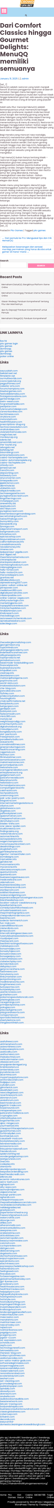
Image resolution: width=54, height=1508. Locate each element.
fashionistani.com (9, 1268)
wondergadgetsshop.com (14, 1156)
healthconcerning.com (12, 749)
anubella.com (7, 1396)
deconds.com (7, 1419)
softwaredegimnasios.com (14, 1363)
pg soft (13, 1445)
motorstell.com (8, 419)
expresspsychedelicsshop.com (17, 1266)
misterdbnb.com (9, 928)
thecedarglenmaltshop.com (15, 642)
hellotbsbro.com (9, 782)
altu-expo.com (8, 1187)
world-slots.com (9, 683)
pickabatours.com (10, 660)
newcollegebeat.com (11, 1092)
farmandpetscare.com (12, 785)
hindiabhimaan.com (11, 610)
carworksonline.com (11, 411)
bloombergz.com (9, 452)
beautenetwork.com (11, 1401)
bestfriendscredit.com (12, 1174)
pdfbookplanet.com (11, 813)
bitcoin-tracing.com (11, 1404)
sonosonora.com (9, 1146)
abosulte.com (7, 1391)
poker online (7, 356)
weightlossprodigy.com (12, 721)
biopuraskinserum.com (12, 539)
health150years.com (11, 421)
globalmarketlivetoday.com (15, 1279)
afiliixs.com (6, 1222)
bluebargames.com (11, 391)
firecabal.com (7, 1273)
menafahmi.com (9, 1319)
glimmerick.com (9, 1087)
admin (25, 78)
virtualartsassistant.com (13, 910)
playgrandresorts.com (12, 1012)
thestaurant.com (9, 941)
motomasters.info (10, 864)
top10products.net (10, 657)
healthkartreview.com (12, 1289)
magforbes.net (8, 434)
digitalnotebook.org (10, 726)
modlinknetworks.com (12, 981)
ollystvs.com (7, 805)
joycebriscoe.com (10, 1072)
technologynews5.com (12, 1347)
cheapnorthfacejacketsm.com (17, 1128)
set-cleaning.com (10, 1381)
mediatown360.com (11, 590)
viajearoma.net (8, 1192)
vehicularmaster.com (12, 1059)
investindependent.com (13, 1307)
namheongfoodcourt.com (14, 564)
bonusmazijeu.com (10, 948)
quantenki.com (8, 874)
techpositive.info (9, 793)
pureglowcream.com (11, 511)
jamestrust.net (8, 467)
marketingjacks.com (11, 603)
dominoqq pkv (41, 1470)
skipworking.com (9, 472)
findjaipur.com (8, 1082)
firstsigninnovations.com (13, 396)
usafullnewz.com (9, 1041)
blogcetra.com (8, 800)
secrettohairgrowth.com (13, 516)
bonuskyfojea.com (10, 951)
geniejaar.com (8, 708)
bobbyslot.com (8, 711)
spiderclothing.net (10, 1153)
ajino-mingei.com (9, 1123)
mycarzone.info (8, 866)
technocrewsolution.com (13, 427)
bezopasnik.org (8, 523)
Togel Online (50, 1496)
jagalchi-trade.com (10, 1105)
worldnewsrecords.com (13, 887)
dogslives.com (8, 810)
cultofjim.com (7, 1085)
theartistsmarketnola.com (14, 557)
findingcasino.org (9, 831)
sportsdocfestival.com (12, 1017)
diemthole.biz (7, 485)
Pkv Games (17, 230)
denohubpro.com (9, 821)
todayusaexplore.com (12, 1049)
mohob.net (6, 719)
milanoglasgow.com (11, 567)
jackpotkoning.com (10, 979)
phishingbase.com (10, 999)
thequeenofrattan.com (12, 818)
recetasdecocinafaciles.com (15, 1204)
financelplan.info (9, 665)
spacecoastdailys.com (12, 1368)
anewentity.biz (8, 503)
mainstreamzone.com (12, 762)
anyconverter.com (10, 477)
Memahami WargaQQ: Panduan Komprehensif (24, 318)
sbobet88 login (23, 1468)
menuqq (4, 1470)
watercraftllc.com (10, 1217)
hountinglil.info (8, 698)
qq (31, 1473)
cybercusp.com (8, 1414)
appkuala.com (8, 506)
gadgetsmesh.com (10, 775)
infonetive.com (8, 534)
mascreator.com (9, 1317)
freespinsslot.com (10, 736)
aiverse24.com (8, 1393)
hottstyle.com (8, 1299)
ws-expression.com (10, 1340)
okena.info (5, 1166)
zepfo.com (6, 1345)
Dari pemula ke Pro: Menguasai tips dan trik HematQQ (27, 239)
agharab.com (7, 1197)
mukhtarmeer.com (10, 1322)
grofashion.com (8, 994)
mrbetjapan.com (9, 501)
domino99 (14, 1437)
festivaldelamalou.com (12, 393)
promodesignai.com (11, 1383)
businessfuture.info (10, 667)
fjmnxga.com (7, 526)
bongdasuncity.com (11, 731)
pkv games (40, 230)
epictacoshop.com (10, 536)
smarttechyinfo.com (11, 724)
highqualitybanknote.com (14, 1294)
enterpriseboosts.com (12, 455)
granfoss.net (7, 577)
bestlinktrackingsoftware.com (16, 943)
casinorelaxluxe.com (11, 958)
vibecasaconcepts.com (13, 869)
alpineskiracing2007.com (13, 582)
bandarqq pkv (29, 1437)
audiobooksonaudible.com (14, 1398)
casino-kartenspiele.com (14, 457)
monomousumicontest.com (15, 844)
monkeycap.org (8, 437)
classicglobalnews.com (12, 1411)
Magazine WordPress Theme (34, 1503)
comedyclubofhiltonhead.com (16, 907)
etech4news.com (9, 1263)
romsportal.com (9, 1015)
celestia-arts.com (10, 386)
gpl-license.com (9, 1281)
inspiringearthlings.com (12, 1304)
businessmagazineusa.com (14, 877)
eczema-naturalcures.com (15, 1179)
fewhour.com (7, 754)
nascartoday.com (10, 1324)
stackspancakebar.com (13, 562)
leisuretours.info (8, 780)
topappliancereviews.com (14, 605)
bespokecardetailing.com (14, 1171)
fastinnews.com (8, 971)
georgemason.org (10, 644)
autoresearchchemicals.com (16, 618)
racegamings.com (10, 1002)
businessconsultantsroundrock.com (19, 1409)
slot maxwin (25, 1445)
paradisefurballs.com (11, 739)
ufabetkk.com (7, 488)
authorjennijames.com (12, 1189)
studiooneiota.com (10, 828)
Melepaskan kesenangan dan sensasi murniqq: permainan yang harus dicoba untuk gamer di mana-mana (26, 249)
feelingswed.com (9, 1271)
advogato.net (7, 447)
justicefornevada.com (12, 777)
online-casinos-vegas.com (14, 598)
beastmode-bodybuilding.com (16, 662)
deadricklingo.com (10, 846)
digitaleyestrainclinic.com (14, 592)
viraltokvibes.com (9, 429)
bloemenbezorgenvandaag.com (17, 513)
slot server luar (29, 1442)
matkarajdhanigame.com (14, 678)
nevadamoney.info (10, 546)
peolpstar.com (8, 406)
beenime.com (7, 918)
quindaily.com (7, 1388)
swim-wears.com (9, 401)
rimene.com (6, 549)
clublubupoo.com (9, 946)
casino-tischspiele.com (12, 462)
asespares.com (8, 1230)
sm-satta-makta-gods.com (15, 1360)
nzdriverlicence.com (11, 1329)
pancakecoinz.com (10, 690)
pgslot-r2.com (8, 1337)
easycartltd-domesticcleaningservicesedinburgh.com (22, 1423)
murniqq (15, 1470)
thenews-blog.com (10, 1353)
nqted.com (6, 1327)
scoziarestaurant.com (12, 1375)
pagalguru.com (8, 1332)
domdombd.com (9, 964)
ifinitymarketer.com (11, 976)
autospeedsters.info (11, 838)
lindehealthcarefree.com (13, 652)
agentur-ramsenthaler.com (15, 854)
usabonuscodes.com (11, 1358)
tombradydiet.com (10, 1133)
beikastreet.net (8, 373)
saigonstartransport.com (14, 529)
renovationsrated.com (12, 1373)
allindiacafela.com (10, 580)
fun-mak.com (7, 923)
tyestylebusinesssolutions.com (16, 935)
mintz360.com (8, 716)
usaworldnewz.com (10, 1046)
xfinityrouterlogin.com (12, 600)
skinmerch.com (8, 1097)
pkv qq (3, 1437)
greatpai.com (7, 1210)
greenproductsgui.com (12, 747)
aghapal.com (7, 1184)
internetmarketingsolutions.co (16, 803)
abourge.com (7, 1220)
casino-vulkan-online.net (13, 585)
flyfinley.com (7, 693)
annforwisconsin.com (11, 1079)
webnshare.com (9, 767)
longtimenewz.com (10, 984)
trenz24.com (7, 470)
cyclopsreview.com (10, 1245)
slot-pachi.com (8, 734)
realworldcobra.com (11, 833)
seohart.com (7, 1378)
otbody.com (6, 465)
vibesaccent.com (9, 1061)
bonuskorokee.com (10, 953)
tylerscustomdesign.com (13, 409)
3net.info (5, 1161)
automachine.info (9, 836)
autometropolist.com (11, 1238)
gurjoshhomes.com (10, 1130)
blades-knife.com (9, 823)
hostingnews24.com (11, 1296)
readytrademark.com (12, 1370)
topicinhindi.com (9, 647)
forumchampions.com (12, 388)
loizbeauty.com (8, 475)
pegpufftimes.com (10, 383)
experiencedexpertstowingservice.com (21, 897)
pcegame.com (8, 1335)
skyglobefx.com (8, 849)
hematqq (27, 1470)
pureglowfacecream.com (14, 495)
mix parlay (27, 1465)
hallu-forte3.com (9, 569)
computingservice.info (12, 787)
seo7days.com (8, 508)
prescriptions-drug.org (12, 424)
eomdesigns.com (9, 856)
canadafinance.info (10, 544)
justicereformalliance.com (14, 1113)
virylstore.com (8, 416)
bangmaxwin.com (10, 531)
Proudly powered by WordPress (24, 1502)
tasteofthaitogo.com (11, 518)
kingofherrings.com (10, 498)
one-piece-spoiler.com (13, 826)
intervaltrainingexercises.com (16, 933)
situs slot (24, 1447)
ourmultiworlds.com (11, 378)
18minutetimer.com (10, 757)
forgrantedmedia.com (12, 404)
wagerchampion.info (11, 841)
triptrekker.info (8, 859)
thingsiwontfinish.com (12, 1022)
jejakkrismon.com (9, 483)
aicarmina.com (8, 1074)
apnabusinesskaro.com (12, 620)
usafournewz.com (9, 1054)
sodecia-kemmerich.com (14, 920)
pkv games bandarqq (23, 1460)
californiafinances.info (12, 541)
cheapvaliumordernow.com (15, 915)
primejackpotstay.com (12, 1004)
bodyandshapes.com (11, 1406)
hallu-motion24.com (11, 572)
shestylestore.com (10, 1020)
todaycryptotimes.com (12, 1355)
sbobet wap (6, 1468)
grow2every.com (9, 1284)
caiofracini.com (8, 790)
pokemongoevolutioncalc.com (17, 997)
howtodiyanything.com (12, 1301)
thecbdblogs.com (10, 615)
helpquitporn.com (10, 1291)
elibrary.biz (6, 1176)
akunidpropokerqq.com (13, 1169)
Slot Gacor (20, 1496)
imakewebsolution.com (12, 685)
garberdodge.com (10, 398)
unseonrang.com (9, 795)
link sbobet (45, 1442)
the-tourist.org (8, 444)
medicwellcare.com (11, 879)
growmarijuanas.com (11, 764)
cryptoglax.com (8, 1115)
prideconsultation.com (12, 696)
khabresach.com (9, 613)
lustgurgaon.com (9, 706)
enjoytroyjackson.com (12, 1258)
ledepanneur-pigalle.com (14, 552)
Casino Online (29, 1496)
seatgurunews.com (10, 1158)
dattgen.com (7, 1248)
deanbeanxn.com (9, 675)
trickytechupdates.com (13, 608)
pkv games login (9, 343)
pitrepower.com (9, 587)
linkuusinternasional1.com (14, 1148)
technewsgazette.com (12, 493)
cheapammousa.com (12, 1199)
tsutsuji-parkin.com (10, 1194)
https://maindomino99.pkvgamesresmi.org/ (24, 1483)
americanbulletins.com (12, 1227)
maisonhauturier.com (11, 1314)
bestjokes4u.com (9, 703)
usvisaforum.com (9, 1100)
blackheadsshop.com (12, 900)
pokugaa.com (7, 1007)
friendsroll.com (8, 1151)
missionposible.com (10, 595)
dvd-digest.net (8, 554)
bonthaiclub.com (9, 1136)
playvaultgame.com (11, 1009)
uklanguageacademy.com (14, 650)
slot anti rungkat (9, 1447)
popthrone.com (8, 680)
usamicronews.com (10, 992)
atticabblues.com (9, 1235)
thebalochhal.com (10, 1056)
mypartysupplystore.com (14, 1077)
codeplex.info (7, 1164)
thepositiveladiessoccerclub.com (18, 1202)
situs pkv (10, 1440)
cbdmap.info (7, 673)
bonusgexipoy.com (10, 956)
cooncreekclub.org (10, 381)
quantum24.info (8, 872)
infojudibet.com (8, 670)
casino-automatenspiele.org (15, 460)
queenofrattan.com (11, 815)
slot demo (14, 1465)
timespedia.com (9, 480)
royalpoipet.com (9, 938)
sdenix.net (5, 439)
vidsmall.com (7, 882)
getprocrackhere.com (12, 969)
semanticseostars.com (12, 759)
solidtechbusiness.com (12, 892)
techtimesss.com (9, 414)
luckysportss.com (9, 987)
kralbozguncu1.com (10, 1309)
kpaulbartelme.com (11, 905)
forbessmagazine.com (12, 1276)
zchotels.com (7, 1342)
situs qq (30, 1450)
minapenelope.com (10, 1110)
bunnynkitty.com (9, 521)
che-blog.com (8, 688)
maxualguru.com (9, 729)
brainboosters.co (9, 1067)
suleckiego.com (8, 623)
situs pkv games (45, 1450)
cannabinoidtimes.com (12, 744)
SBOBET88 (39, 1494)
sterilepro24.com (9, 890)
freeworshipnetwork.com (14, 1215)
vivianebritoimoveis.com (13, 432)
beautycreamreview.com (14, 1240)
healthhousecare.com (12, 1286)
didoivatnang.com (10, 1250)
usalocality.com (8, 1051)
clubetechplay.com (10, 961)
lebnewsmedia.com (10, 1143)
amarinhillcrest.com (11, 442)
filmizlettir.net (7, 375)
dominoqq (5, 348)
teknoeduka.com (9, 1350)
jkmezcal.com (7, 930)
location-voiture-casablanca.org (18, 902)
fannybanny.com (9, 974)
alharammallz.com (10, 1225)
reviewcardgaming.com (13, 895)
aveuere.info (7, 741)
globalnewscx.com (10, 808)
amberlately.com (9, 1069)
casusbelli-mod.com (11, 1138)
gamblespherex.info (11, 851)
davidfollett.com (9, 1090)
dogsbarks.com (8, 1253)
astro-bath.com (9, 1182)
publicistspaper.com (11, 1386)
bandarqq (5, 1473)
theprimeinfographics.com (14, 912)
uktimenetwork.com (11, 1044)
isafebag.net (7, 449)
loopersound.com (9, 1107)
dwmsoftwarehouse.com (13, 1255)
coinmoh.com (7, 1243)
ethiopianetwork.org (11, 772)
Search (4, 260)
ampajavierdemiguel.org (13, 1064)
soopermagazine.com (12, 1365)
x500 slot (14, 1442)
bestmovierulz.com (10, 1102)
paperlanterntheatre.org (14, 1212)
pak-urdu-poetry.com (12, 798)
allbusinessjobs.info (10, 655)
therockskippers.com (12, 574)
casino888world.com (11, 925)
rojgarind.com (7, 752)
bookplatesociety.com (12, 1141)
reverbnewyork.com (11, 1095)
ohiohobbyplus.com (11, 1118)
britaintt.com (7, 1416)
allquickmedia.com (10, 490)
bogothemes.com (10, 1120)
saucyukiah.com (9, 370)
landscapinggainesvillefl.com (15, 1312)
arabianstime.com (10, 1233)
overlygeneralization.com (14, 769)
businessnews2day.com (13, 884)
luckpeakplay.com (10, 989)
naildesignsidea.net (10, 1207)
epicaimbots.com (9, 1261)
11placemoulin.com (10, 713)
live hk (3, 341)
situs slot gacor (41, 1445)
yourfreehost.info (9, 1125)
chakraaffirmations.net (12, 701)
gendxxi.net (6, 861)
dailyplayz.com (8, 966)
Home (3, 1494)
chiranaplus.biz (8, 559)
